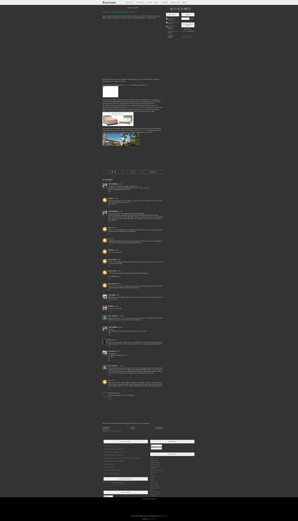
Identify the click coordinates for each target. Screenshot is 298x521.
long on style (112, 259)
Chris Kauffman (112, 184)
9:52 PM (118, 283)
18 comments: (152, 171)
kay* (109, 340)
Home (132, 428)
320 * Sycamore (172, 18)
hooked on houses (154, 466)
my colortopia (153, 482)
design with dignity (155, 462)
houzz (151, 474)
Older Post (159, 428)
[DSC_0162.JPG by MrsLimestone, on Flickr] (130, 140)
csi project (152, 476)
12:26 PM (113, 227)
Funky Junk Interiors (171, 26)
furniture (132, 171)
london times (153, 468)
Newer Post (106, 428)
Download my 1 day (109, 482)
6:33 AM (117, 351)
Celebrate (164, 2)
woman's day (153, 496)
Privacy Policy (163, 516)
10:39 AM (120, 327)
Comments (155, 448)
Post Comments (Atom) (115, 431)
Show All (177, 39)
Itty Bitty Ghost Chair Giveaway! (112, 470)
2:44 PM (122, 365)
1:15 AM (117, 295)
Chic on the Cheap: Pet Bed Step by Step (114, 455)
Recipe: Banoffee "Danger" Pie (111, 446)
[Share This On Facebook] (110, 171)
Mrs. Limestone (112, 316)
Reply (109, 193)
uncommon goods (155, 494)
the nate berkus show (155, 488)
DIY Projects (140, 2)
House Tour (130, 2)
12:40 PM (113, 340)
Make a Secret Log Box (109, 467)
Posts (153, 445)
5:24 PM (116, 250)
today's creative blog (155, 492)
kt (108, 380)
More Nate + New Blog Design (112, 473)
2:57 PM (112, 238)
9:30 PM (118, 259)
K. (108, 238)
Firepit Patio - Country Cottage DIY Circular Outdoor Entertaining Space (122, 458)
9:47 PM (118, 271)
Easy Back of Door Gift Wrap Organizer (114, 461)
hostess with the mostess (156, 470)
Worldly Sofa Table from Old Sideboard (114, 449)
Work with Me (175, 2)
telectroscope (142, 130)
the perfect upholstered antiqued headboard (135, 107)
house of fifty (153, 472)
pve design (111, 351)
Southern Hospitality (171, 35)
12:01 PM (120, 184)
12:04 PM (115, 198)
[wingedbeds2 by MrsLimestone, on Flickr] (117, 120)
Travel (156, 2)
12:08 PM (120, 211)
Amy (109, 227)
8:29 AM (116, 306)
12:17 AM (112, 380)
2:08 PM (117, 393)
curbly (151, 478)
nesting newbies (154, 484)
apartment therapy (154, 458)
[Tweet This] (112, 171)
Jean (127, 85)
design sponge (154, 460)
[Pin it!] (115, 171)
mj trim (152, 480)
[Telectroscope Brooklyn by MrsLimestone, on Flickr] (111, 140)
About (184, 2)
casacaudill (111, 295)
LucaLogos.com (152, 519)
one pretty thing (154, 486)
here (119, 482)
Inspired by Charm (173, 31)
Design (149, 2)
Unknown (111, 250)
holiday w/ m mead (155, 464)
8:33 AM (122, 316)
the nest (152, 490)
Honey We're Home (173, 22)
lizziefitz (110, 306)
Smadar (110, 198)
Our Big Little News (109, 464)
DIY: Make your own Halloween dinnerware (115, 452)
